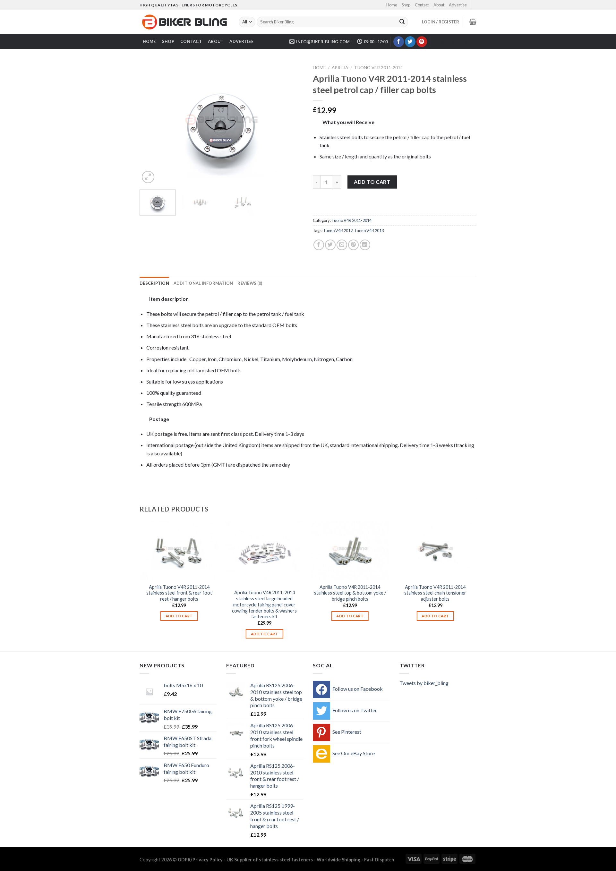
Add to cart (372, 182)
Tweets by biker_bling (424, 683)
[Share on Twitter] (330, 245)
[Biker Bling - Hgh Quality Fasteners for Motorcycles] (184, 22)
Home (391, 4)
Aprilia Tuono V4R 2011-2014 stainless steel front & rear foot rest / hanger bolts (179, 593)
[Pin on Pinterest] (353, 245)
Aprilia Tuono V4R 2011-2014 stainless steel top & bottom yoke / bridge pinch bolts (350, 593)
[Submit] (402, 22)
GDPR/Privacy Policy (200, 859)
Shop (406, 4)
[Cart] (472, 22)
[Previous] (151, 123)
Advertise (458, 4)
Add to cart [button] (179, 616)
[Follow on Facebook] (398, 41)
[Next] (292, 123)
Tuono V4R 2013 (369, 230)
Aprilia (340, 67)
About (438, 4)
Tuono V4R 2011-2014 (378, 67)
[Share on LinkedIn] (365, 245)
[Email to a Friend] (342, 245)
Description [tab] (154, 283)
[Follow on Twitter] (410, 41)
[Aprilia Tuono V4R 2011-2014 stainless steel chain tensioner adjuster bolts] (435, 550)
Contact (422, 4)
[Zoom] (148, 177)
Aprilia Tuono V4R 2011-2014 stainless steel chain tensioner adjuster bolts (435, 593)
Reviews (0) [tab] (249, 283)
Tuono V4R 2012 (338, 230)
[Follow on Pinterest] (421, 41)
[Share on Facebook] (318, 245)
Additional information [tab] (203, 283)
